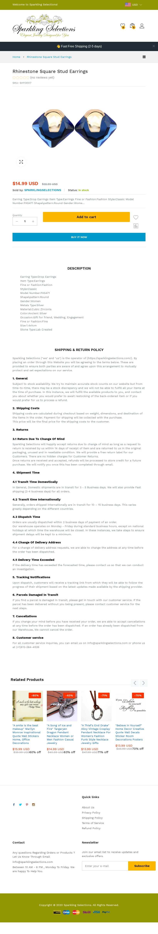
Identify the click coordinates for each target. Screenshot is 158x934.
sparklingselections (42, 190)
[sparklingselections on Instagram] (33, 804)
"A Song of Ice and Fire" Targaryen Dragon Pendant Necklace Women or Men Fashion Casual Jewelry (60, 734)
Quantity (17, 215)
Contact (19, 842)
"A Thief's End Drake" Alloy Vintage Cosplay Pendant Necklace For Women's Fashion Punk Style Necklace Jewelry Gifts (96, 734)
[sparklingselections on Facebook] (14, 804)
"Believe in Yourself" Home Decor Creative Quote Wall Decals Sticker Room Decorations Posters (129, 732)
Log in (142, 28)
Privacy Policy (91, 812)
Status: (72, 190)
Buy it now (79, 237)
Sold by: (18, 190)
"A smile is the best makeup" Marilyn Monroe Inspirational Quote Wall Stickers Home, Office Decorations (26, 734)
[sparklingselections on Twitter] (20, 804)
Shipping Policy (92, 817)
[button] (33, 78)
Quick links (90, 797)
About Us (88, 807)
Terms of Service (93, 823)
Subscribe (142, 866)
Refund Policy (91, 828)
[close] (153, 46)
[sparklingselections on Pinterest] (27, 804)
